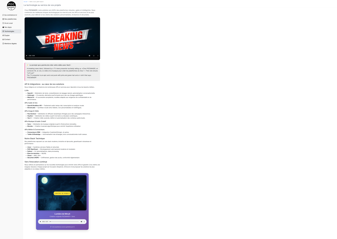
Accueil (25, 1)
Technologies (9, 31)
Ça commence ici (10, 15)
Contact (7, 39)
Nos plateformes (10, 19)
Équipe (6, 35)
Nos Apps (8, 27)
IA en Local (8, 23)
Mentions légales (10, 43)
